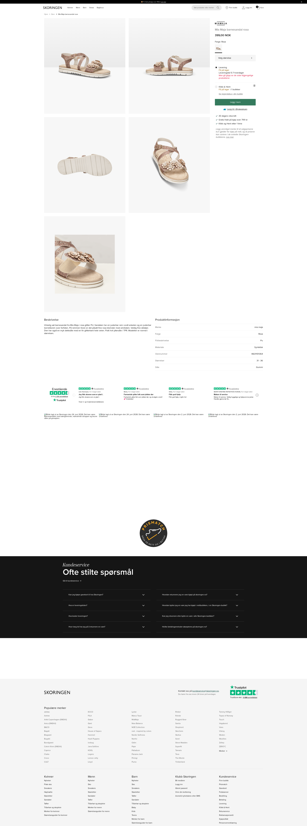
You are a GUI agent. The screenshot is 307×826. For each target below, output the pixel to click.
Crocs (46, 758)
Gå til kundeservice (71, 580)
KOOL (90, 750)
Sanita (177, 723)
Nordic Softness (138, 735)
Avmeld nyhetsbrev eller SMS (187, 796)
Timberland (180, 762)
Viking (221, 731)
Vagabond (223, 723)
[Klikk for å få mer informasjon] (254, 85)
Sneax (91, 7)
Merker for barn (138, 819)
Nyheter (47, 780)
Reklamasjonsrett (226, 815)
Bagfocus (100, 7)
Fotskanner (223, 792)
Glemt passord (181, 788)
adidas (47, 712)
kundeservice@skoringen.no (205, 690)
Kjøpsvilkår (223, 819)
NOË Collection (138, 727)
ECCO (90, 712)
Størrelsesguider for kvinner (55, 815)
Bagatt (47, 731)
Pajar (134, 746)
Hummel (91, 735)
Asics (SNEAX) (50, 723)
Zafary (221, 742)
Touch (221, 719)
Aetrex (47, 715)
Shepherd (179, 727)
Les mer (163, 2)
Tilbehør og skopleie (52, 807)
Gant (90, 723)
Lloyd (90, 762)
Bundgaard (48, 742)
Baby (134, 807)
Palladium (136, 750)
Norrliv (134, 739)
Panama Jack (137, 754)
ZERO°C (222, 746)
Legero (91, 754)
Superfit (178, 746)
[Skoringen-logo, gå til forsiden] (52, 7)
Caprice (47, 750)
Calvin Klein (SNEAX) (53, 746)
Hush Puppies (93, 739)
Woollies (222, 739)
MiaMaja (135, 719)
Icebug (91, 742)
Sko (89, 784)
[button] (71, 446)
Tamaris (178, 750)
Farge (217, 41)
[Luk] (301, 2)
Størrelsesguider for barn (142, 823)
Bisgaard (47, 735)
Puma (134, 762)
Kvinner (70, 7)
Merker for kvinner (51, 811)
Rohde (178, 715)
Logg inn (179, 784)
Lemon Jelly (93, 758)
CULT (46, 762)
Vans (221, 727)
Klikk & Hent (224, 807)
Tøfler (46, 803)
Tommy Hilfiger (225, 712)
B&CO (46, 727)
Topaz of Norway (226, 715)
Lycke (134, 712)
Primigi (134, 758)
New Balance (137, 723)
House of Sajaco (94, 731)
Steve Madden (181, 742)
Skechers (179, 731)
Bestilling (223, 796)
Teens (134, 815)
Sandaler (47, 799)
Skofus (178, 735)
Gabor (90, 719)
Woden (222, 735)
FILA (90, 715)
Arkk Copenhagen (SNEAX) (55, 719)
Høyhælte (48, 792)
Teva (177, 754)
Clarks (46, 754)
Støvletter (48, 796)
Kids (133, 811)
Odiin (134, 742)
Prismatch (223, 784)
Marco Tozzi (137, 715)
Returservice (224, 811)
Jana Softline (93, 746)
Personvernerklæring (228, 823)
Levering (222, 803)
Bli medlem (180, 780)
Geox (90, 727)
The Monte (179, 758)
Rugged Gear (180, 719)
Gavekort (223, 788)
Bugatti (47, 739)
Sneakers (48, 788)
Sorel (177, 739)
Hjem (46, 14)
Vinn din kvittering (183, 792)
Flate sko (48, 784)
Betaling (222, 799)
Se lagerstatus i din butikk (231, 94)
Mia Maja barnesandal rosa (68, 14)
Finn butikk (223, 780)
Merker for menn (95, 807)
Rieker (178, 712)
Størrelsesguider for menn (99, 811)
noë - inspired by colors (141, 731)
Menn (78, 7)
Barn (84, 7)
